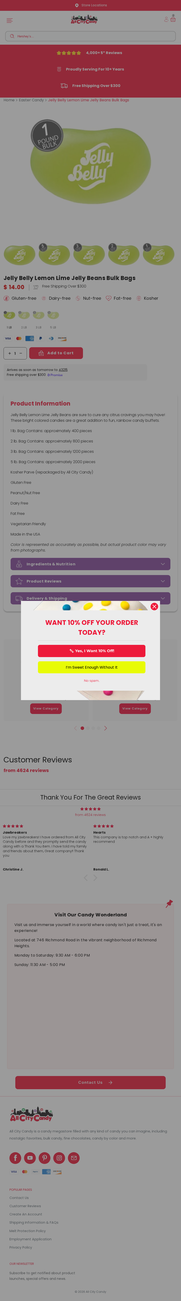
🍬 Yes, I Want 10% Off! (91, 651)
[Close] (154, 606)
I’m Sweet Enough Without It (92, 667)
